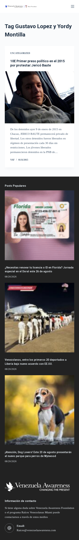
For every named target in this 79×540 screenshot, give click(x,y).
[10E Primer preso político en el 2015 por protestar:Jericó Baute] (39, 97)
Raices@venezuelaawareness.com (36, 530)
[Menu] (72, 6)
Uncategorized (20, 53)
